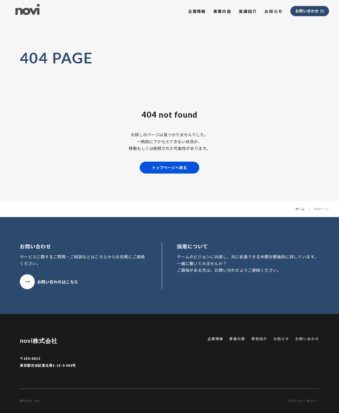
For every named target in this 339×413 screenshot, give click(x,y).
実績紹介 (248, 11)
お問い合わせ (307, 338)
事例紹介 (259, 338)
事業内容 (222, 11)
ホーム (300, 209)
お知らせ (274, 11)
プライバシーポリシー (303, 401)
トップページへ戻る (169, 167)
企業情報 (196, 11)
